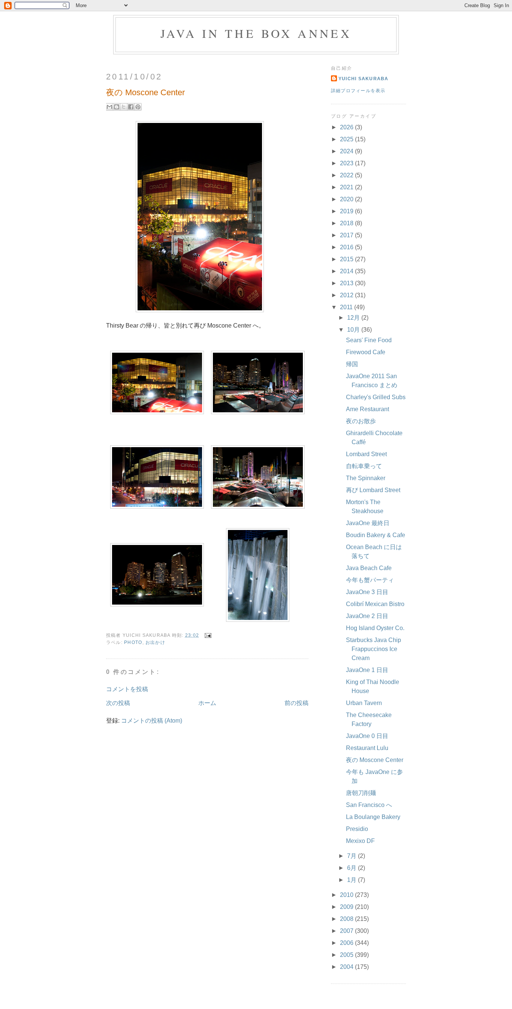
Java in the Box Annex (256, 33)
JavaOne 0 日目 (367, 736)
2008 (347, 919)
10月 (354, 329)
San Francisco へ (369, 805)
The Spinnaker (365, 478)
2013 (347, 283)
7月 (352, 856)
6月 (352, 868)
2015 (347, 259)
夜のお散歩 (361, 421)
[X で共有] (123, 107)
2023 (347, 163)
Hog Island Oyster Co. (375, 628)
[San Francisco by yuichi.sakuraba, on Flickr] (157, 604)
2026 (347, 127)
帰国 (352, 364)
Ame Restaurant (367, 409)
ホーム (207, 703)
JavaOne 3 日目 (367, 592)
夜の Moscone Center (374, 760)
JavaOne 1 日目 (367, 670)
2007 (347, 931)
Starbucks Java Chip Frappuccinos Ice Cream (373, 649)
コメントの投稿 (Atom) (151, 720)
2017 (347, 235)
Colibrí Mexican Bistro (375, 604)
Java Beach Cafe (369, 568)
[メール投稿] (207, 635)
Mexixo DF (360, 841)
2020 (347, 199)
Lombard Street (366, 454)
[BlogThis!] (116, 107)
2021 (347, 187)
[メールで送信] (109, 107)
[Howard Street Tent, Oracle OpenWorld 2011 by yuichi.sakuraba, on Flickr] (200, 310)
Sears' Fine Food (369, 340)
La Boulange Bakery (373, 817)
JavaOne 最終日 (367, 523)
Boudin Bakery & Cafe (375, 535)
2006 (347, 943)
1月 (352, 880)
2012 (347, 295)
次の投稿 (118, 703)
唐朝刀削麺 (361, 793)
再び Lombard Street (373, 490)
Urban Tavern (364, 703)
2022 (347, 175)
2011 (347, 307)
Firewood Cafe (365, 352)
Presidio (357, 829)
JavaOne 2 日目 (367, 616)
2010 (347, 895)
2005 (347, 955)
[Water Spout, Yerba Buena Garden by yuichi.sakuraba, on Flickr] (257, 620)
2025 (347, 139)
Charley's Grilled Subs (376, 397)
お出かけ (155, 642)
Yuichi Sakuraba (363, 78)
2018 (347, 223)
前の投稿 (296, 703)
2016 (347, 247)
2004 (347, 967)
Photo (133, 642)
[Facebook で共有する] (131, 107)
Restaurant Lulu (367, 748)
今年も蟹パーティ (370, 580)
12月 (354, 317)
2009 (347, 907)
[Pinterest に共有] (138, 107)
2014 (347, 271)
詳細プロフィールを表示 (358, 90)
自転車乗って (364, 466)
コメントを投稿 (127, 689)
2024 (347, 151)
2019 (347, 211)
